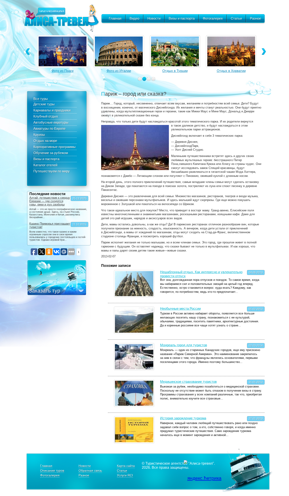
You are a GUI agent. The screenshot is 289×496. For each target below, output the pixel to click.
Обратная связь (90, 470)
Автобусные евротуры (50, 122)
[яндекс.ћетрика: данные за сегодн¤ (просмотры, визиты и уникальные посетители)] (202, 478)
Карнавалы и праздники (51, 110)
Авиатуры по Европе (49, 128)
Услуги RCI (125, 475)
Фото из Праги (62, 71)
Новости (154, 18)
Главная (115, 18)
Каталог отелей (45, 165)
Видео (134, 18)
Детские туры (44, 104)
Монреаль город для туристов (183, 345)
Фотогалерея (213, 18)
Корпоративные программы (54, 147)
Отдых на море (45, 141)
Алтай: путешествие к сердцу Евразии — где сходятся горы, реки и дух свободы (49, 201)
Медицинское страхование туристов (188, 381)
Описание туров (52, 470)
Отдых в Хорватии (231, 71)
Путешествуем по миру (51, 171)
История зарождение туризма (183, 418)
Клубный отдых (45, 116)
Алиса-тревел (61, 18)
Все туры (40, 99)
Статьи (236, 18)
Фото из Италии (119, 71)
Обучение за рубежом (50, 153)
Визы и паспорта (182, 18)
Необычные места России (180, 308)
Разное (255, 18)
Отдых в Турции (175, 71)
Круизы (39, 134)
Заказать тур (44, 291)
